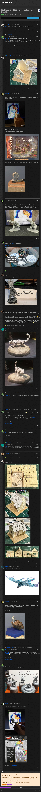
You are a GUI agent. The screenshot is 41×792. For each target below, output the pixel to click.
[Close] (38, 774)
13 (38, 197)
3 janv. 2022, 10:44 (14, 664)
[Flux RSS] (24, 14)
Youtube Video (9, 245)
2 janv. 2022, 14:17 (14, 200)
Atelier (2, 14)
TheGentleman (7, 453)
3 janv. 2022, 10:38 (14, 649)
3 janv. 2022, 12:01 (17, 703)
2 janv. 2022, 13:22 (14, 36)
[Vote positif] (37, 31)
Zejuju (6, 310)
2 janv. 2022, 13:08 (15, 24)
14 (38, 563)
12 (38, 238)
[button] (1, 790)
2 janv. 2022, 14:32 (14, 274)
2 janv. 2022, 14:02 (16, 93)
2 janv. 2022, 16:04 (14, 430)
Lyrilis (6, 200)
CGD (5, 328)
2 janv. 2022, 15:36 (13, 328)
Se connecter (9, 784)
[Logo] (7, 2)
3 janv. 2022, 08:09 (16, 601)
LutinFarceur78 (7, 241)
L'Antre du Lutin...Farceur (13, 268)
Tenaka (6, 274)
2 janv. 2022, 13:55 (15, 57)
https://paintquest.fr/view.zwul (9, 49)
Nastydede (7, 566)
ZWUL (7, 22)
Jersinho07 (7, 24)
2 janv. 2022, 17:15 (13, 444)
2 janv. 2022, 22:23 (15, 566)
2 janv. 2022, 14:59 (14, 310)
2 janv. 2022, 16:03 (14, 411)
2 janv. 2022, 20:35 (17, 453)
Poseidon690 (7, 93)
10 (38, 90)
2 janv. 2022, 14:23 (17, 241)
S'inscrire (4, 784)
